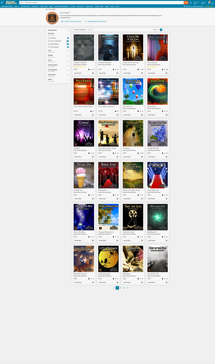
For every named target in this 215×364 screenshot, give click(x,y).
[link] (11, 3)
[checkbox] (57, 38)
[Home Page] (46, 9)
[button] (2, 2)
